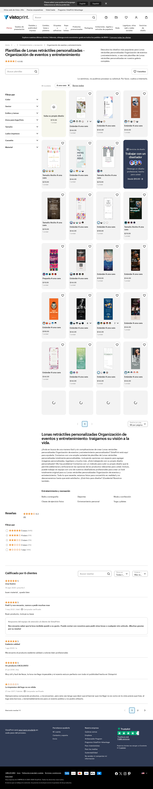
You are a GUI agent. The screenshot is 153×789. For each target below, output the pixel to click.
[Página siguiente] (92, 424)
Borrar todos (78, 85)
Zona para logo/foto (14, 120)
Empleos (88, 735)
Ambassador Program (93, 739)
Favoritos (141, 71)
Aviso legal (9, 776)
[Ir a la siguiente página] (145, 710)
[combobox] (63, 17)
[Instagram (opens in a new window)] (125, 774)
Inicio (7, 45)
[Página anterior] (77, 424)
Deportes (82, 496)
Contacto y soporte (60, 735)
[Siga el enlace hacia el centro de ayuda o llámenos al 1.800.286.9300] (106, 17)
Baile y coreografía (50, 496)
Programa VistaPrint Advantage (70, 10)
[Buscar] (93, 17)
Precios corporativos (35, 10)
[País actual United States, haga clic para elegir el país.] (145, 773)
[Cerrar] (106, 3)
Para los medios (91, 749)
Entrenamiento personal (88, 501)
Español (96, 4)
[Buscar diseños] (35, 71)
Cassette (9, 140)
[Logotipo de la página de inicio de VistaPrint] (16, 17)
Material (9, 147)
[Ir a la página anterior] (125, 710)
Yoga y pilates (120, 501)
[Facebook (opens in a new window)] (116, 774)
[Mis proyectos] (116, 17)
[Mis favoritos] (126, 17)
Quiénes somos (91, 732)
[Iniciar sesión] (136, 17)
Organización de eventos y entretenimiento (64, 45)
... (14, 45)
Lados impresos (12, 133)
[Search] (108, 573)
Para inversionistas (92, 746)
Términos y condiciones (53, 773)
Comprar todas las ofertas (120, 37)
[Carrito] (146, 17)
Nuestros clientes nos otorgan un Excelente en (132, 747)
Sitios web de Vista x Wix (14, 10)
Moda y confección (122, 496)
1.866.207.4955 (10, 773)
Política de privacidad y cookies (32, 773)
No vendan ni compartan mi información (96, 757)
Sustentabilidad (91, 753)
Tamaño (9, 127)
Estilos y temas (12, 113)
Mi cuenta (57, 732)
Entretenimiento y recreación (31, 45)
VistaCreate (50, 10)
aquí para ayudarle (27, 730)
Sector (8, 106)
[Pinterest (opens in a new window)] (129, 774)
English (82, 4)
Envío (55, 739)
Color (7, 99)
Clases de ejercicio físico (53, 501)
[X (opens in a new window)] (120, 774)
